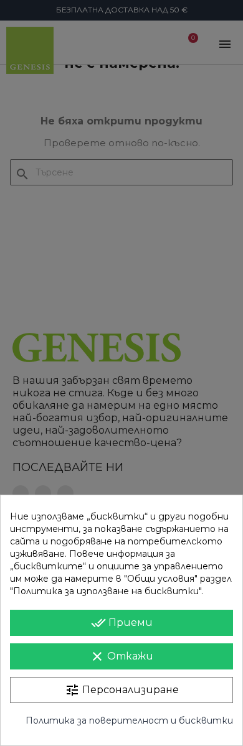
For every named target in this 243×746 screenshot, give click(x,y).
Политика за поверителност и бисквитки (129, 720)
